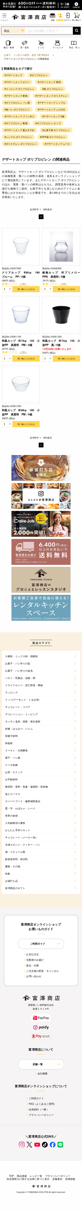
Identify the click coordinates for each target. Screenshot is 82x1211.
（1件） (23, 283)
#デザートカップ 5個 (53, 116)
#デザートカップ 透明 (49, 82)
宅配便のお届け (35, 960)
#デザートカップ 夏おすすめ (19, 130)
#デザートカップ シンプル (51, 102)
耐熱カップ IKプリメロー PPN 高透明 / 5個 (61, 274)
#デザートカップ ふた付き (51, 109)
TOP (11, 1176)
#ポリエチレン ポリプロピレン (21, 143)
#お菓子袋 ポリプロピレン (56, 130)
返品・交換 (32, 965)
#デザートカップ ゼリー (17, 82)
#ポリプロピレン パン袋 (17, 102)
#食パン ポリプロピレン (17, 109)
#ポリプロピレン (39, 75)
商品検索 (22, 1176)
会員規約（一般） (39, 1109)
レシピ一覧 (36, 1176)
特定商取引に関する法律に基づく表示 (28, 1179)
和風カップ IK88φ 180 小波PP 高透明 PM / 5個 (21, 412)
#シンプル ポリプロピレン (18, 136)
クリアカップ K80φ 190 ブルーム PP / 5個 (21, 274)
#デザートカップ (13, 75)
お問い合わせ (33, 976)
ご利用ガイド (36, 1098)
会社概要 (43, 1073)
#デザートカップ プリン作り (19, 116)
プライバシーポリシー (41, 1115)
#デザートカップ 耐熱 (16, 95)
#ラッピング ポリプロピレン (19, 88)
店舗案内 (57, 1179)
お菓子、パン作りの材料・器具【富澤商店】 (27, 54)
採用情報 (70, 1179)
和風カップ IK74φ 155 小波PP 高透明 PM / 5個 (21, 343)
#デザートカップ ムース (57, 143)
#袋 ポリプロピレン (52, 88)
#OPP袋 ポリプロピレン (52, 136)
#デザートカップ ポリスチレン (51, 95)
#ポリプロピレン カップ (48, 123)
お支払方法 (32, 954)
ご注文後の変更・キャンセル (42, 971)
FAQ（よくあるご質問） (42, 1104)
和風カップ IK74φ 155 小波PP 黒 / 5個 (61, 343)
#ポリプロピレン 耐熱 (16, 123)
